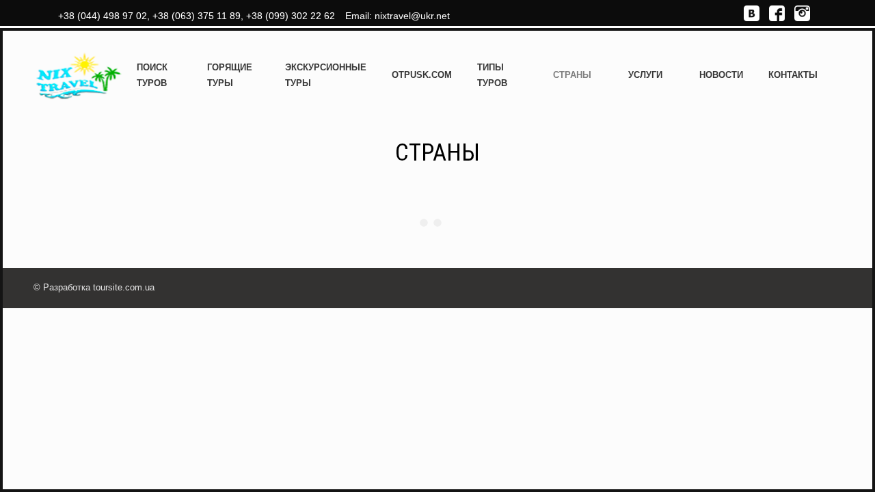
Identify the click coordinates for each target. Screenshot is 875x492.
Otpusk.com (422, 75)
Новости (721, 75)
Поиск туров (152, 74)
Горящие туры (229, 74)
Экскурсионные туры (325, 74)
